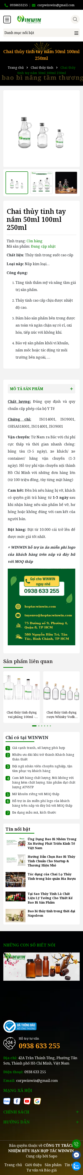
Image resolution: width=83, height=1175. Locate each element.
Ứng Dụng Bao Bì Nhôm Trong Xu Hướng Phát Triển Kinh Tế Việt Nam (52, 843)
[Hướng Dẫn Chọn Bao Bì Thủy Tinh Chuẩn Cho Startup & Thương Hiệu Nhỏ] (15, 860)
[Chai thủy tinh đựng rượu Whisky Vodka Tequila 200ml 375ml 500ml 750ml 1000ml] (61, 689)
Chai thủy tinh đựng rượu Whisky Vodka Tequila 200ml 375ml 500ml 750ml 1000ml (61, 714)
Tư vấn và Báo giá (42, 1170)
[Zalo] (6, 1101)
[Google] (37, 1101)
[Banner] (41, 966)
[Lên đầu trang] (76, 1132)
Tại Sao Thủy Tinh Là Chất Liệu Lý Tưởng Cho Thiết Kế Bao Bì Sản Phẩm (50, 898)
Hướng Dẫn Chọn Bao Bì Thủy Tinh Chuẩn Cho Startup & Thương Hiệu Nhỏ (51, 860)
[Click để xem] (41, 128)
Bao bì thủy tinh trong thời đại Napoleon (51, 913)
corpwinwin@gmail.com (37, 1080)
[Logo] (45, 19)
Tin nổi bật (18, 829)
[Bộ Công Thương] (20, 1026)
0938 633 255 (39, 1045)
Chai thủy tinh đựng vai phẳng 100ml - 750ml (22, 714)
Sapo (53, 1156)
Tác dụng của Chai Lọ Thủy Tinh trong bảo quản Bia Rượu (52, 876)
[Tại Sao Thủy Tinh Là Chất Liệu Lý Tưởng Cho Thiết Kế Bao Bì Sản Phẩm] (15, 896)
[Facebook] (17, 1101)
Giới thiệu (33, 1164)
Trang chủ (13, 1164)
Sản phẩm (53, 1164)
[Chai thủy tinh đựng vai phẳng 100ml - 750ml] (21, 689)
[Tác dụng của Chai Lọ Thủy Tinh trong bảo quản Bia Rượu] (15, 879)
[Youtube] (27, 1101)
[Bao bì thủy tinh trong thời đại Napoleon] (15, 915)
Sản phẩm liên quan (28, 661)
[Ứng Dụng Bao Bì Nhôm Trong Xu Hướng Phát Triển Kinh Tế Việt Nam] (15, 842)
